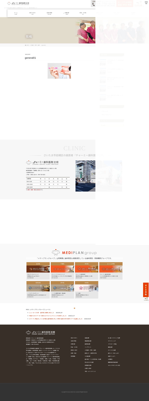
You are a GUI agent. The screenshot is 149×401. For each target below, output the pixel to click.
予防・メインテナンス (90, 371)
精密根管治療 (88, 341)
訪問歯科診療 (88, 365)
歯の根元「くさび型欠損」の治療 (93, 359)
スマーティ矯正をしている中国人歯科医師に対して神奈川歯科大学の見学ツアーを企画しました (55, 319)
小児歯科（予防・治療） (91, 350)
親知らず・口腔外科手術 (91, 353)
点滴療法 (110, 359)
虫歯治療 (87, 338)
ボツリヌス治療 (112, 350)
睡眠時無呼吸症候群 (113, 362)
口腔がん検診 (88, 368)
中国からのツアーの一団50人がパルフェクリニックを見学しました (47, 316)
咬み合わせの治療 (89, 362)
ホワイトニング (112, 341)
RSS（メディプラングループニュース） (38, 309)
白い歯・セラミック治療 (114, 338)
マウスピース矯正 (112, 344)
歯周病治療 (87, 344)
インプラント (88, 347)
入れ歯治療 (87, 356)
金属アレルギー (112, 356)
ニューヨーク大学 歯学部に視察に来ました (41, 313)
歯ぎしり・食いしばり (113, 353)
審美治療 (110, 347)
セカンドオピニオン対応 (114, 365)
